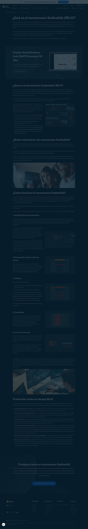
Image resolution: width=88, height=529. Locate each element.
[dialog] (44, 264)
